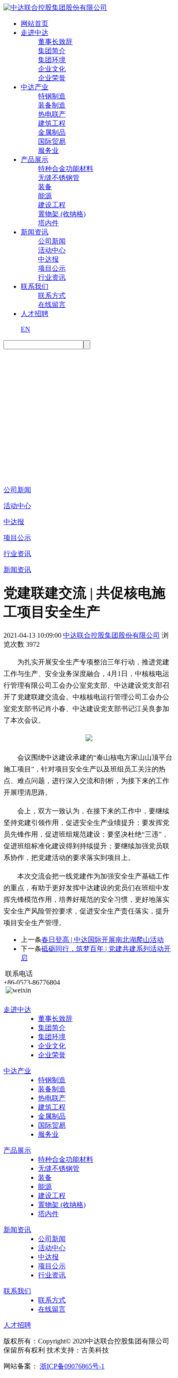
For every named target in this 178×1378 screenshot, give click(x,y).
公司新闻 (52, 241)
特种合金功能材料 (65, 168)
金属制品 (52, 132)
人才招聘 (34, 313)
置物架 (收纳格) (62, 214)
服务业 (48, 150)
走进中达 (34, 32)
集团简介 (52, 50)
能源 (45, 195)
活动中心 (52, 250)
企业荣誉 (52, 78)
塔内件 (48, 223)
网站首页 (34, 23)
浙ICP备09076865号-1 (72, 1366)
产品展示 (34, 159)
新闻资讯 (34, 232)
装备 (45, 186)
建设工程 (52, 205)
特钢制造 (52, 96)
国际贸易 (52, 141)
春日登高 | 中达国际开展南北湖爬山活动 (102, 939)
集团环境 (52, 59)
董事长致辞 (55, 41)
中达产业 (34, 87)
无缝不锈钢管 (58, 177)
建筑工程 (52, 123)
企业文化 (52, 69)
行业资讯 (52, 277)
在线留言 (52, 304)
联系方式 (52, 295)
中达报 (48, 259)
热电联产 (52, 114)
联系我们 (34, 286)
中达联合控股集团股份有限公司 (111, 635)
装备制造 (52, 105)
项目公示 (52, 268)
